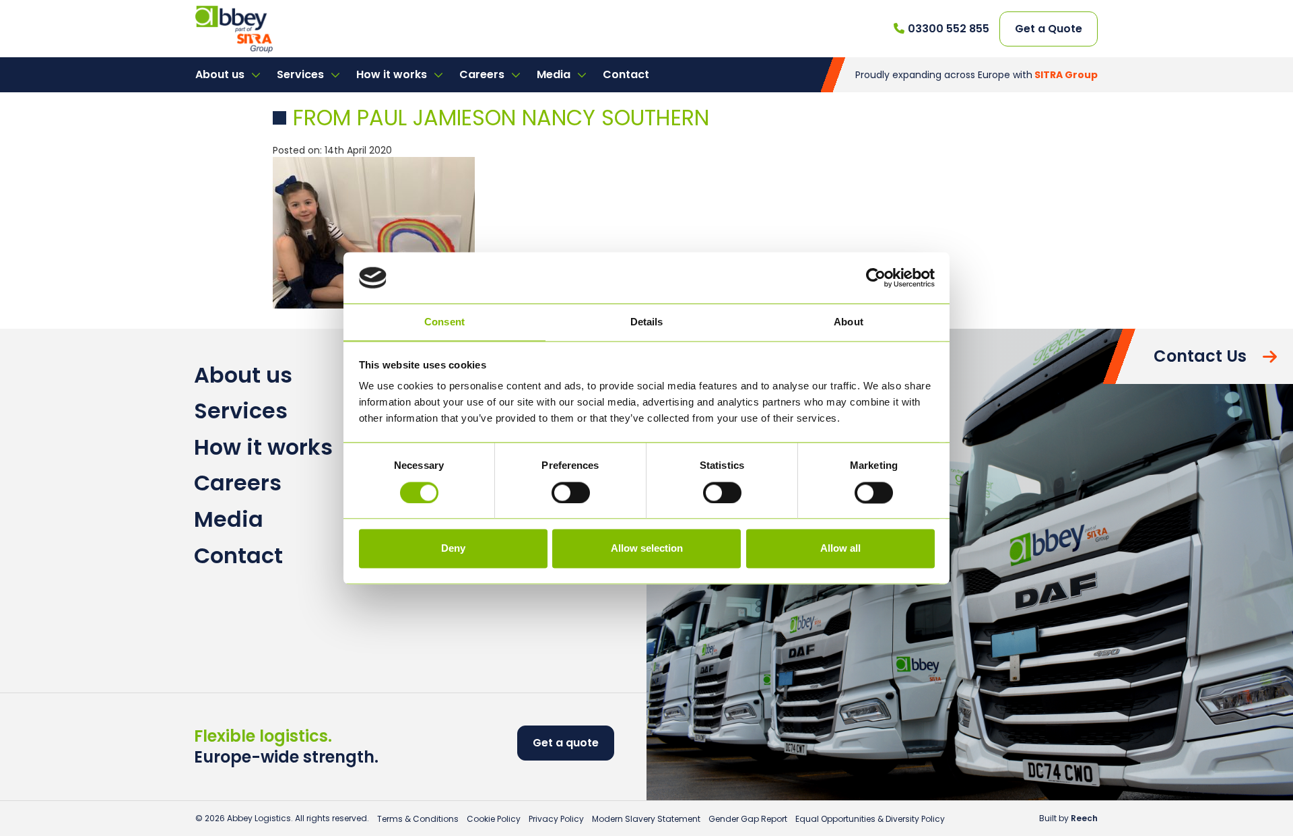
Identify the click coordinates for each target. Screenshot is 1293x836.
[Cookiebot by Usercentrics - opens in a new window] (876, 277)
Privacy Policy (556, 819)
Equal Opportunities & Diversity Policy (870, 819)
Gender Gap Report (747, 819)
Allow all (840, 548)
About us (221, 74)
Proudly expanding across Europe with (976, 75)
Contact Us (1200, 356)
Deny (453, 548)
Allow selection (647, 548)
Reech (1084, 818)
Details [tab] (646, 322)
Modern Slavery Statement (646, 819)
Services (302, 74)
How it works (393, 74)
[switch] (571, 492)
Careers (483, 74)
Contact (626, 74)
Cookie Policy (494, 819)
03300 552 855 (948, 29)
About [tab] (848, 322)
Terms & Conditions (418, 819)
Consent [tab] (444, 322)
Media (555, 74)
